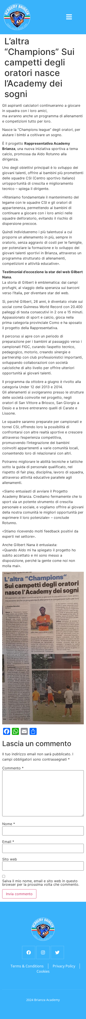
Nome (8, 824)
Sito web (9, 859)
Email (8, 841)
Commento (13, 768)
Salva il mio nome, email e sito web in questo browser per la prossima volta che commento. (40, 882)
